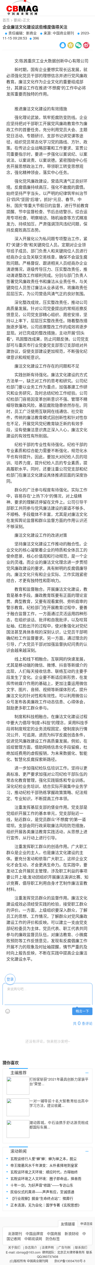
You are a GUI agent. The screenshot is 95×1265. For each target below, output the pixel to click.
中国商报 (54, 1233)
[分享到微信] (78, 45)
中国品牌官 (34, 1233)
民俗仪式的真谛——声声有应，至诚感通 (42, 1191)
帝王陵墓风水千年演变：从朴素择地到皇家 (44, 1165)
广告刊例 (64, 1247)
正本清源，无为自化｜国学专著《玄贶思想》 (45, 1204)
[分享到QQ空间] (70, 45)
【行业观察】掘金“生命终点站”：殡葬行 (41, 1198)
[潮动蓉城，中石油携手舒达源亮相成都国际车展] (18, 1129)
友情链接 (68, 1223)
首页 (6, 19)
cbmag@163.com (28, 1252)
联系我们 (81, 1247)
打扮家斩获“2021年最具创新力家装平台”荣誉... (58, 1081)
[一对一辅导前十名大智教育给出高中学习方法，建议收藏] (18, 1107)
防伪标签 (53, 1238)
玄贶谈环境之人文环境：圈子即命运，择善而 (45, 1178)
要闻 (17, 19)
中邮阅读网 (33, 1238)
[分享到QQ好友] (63, 45)
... (86, 1071)
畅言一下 (82, 1011)
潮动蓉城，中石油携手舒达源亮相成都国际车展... (58, 1124)
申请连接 (86, 1223)
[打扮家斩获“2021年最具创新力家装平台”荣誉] (18, 1086)
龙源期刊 (15, 1233)
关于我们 (14, 1247)
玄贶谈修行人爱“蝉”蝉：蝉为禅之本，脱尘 (43, 1158)
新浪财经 (72, 1233)
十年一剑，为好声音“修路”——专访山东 (41, 1185)
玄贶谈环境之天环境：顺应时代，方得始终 (44, 1171)
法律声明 (48, 1247)
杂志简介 (31, 1247)
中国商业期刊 (63, 32)
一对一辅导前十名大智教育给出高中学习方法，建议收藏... (58, 1103)
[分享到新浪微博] (86, 45)
